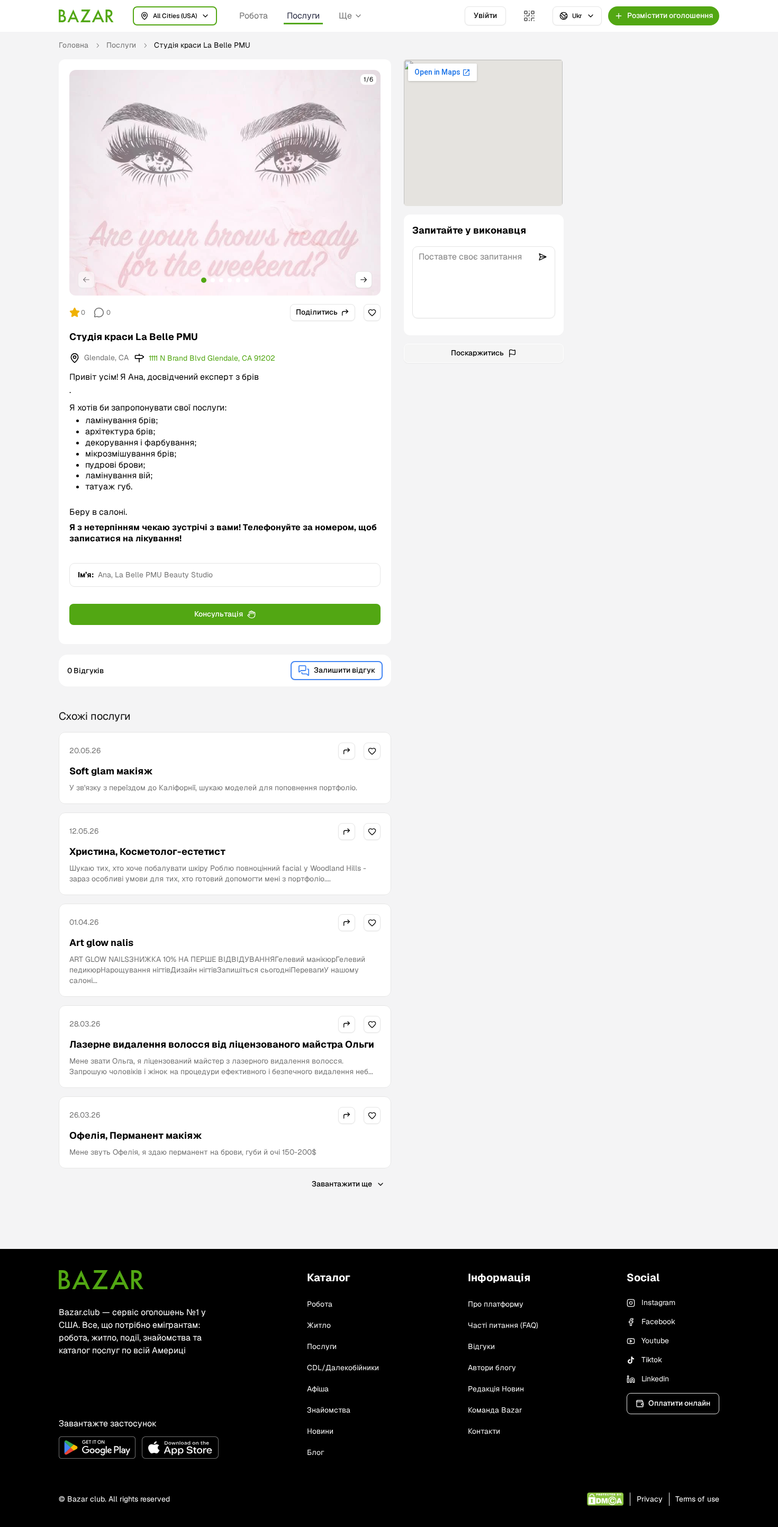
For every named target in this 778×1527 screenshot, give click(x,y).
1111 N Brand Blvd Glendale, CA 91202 (212, 358)
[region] (225, 183)
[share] (346, 751)
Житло (319, 1325)
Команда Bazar (495, 1410)
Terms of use (697, 1499)
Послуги (303, 15)
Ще (345, 15)
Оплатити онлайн (679, 1403)
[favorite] (372, 312)
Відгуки (481, 1346)
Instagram (658, 1302)
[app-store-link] (180, 1447)
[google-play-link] (97, 1447)
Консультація (218, 614)
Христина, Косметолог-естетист (147, 851)
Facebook (658, 1321)
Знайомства (328, 1410)
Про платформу (495, 1304)
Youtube (655, 1340)
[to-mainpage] (101, 1279)
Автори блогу (492, 1367)
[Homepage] (86, 16)
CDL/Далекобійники (343, 1367)
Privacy (650, 1499)
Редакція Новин (496, 1389)
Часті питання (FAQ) (503, 1325)
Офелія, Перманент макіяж (135, 1135)
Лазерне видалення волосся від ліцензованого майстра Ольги (221, 1044)
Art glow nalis (101, 942)
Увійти (485, 15)
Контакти (484, 1431)
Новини (320, 1431)
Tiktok (651, 1359)
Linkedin (655, 1378)
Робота (253, 15)
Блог (315, 1452)
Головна (73, 45)
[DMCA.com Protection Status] (605, 1499)
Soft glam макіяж (111, 771)
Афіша (318, 1389)
